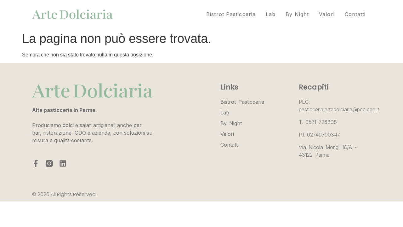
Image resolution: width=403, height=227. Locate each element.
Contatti (355, 14)
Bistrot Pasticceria (231, 14)
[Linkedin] (62, 163)
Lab (270, 14)
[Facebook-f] (35, 163)
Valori (327, 14)
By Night (297, 14)
